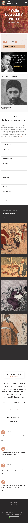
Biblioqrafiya (14, 504)
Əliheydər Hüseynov (8, 154)
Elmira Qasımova (7, 149)
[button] (10, 409)
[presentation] (24, 76)
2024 (7, 433)
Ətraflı (21, 136)
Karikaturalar (14, 507)
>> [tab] (16, 41)
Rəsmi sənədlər (14, 502)
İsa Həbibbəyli (6, 172)
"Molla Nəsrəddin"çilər (10, 76)
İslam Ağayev (6, 177)
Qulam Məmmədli (7, 191)
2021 (7, 482)
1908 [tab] (12, 41)
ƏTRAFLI (3, 440)
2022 (7, 466)
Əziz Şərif (5, 163)
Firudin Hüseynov (7, 168)
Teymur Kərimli (6, 196)
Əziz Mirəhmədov (7, 158)
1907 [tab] (9, 41)
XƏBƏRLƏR (8, 431)
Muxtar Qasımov (7, 182)
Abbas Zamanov (7, 140)
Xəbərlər (14, 506)
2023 (7, 449)
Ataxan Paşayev (7, 144)
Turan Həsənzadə (7, 200)
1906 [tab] (5, 41)
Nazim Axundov (7, 186)
